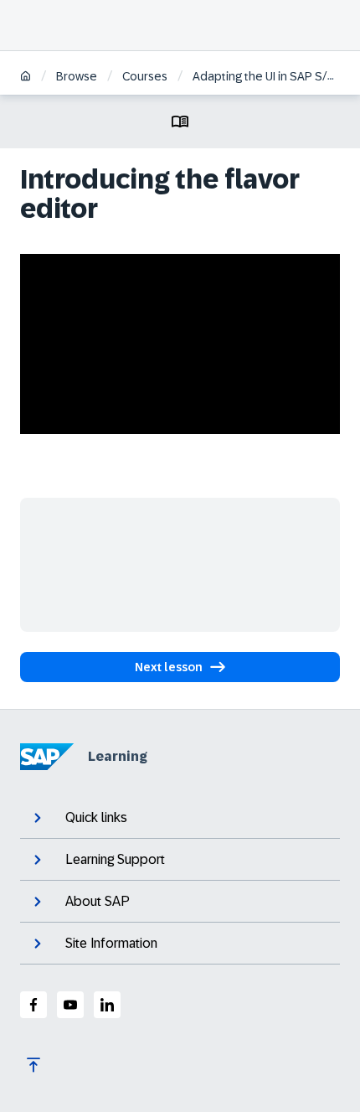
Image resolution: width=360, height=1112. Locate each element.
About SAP (97, 901)
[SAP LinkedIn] (107, 1004)
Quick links (96, 817)
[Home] (25, 77)
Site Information (111, 943)
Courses (144, 76)
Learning (117, 756)
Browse (76, 76)
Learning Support (115, 859)
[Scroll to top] (33, 1065)
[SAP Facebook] (33, 1004)
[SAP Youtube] (70, 1004)
